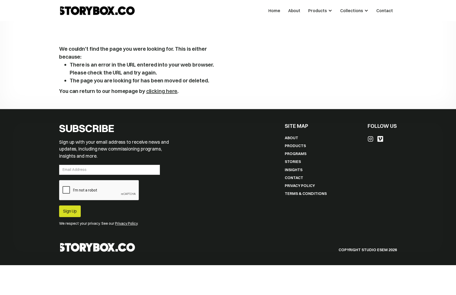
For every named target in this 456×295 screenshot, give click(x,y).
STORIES (293, 161)
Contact (384, 10)
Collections (351, 10)
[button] (320, 10)
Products (317, 10)
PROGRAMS (295, 153)
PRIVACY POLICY (300, 185)
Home (274, 10)
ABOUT (291, 137)
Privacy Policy (126, 223)
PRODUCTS (295, 145)
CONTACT (294, 177)
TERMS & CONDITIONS (306, 193)
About (294, 10)
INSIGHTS (293, 169)
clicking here (162, 91)
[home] (161, 10)
